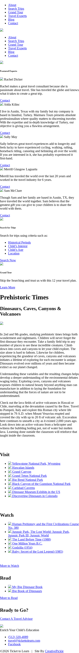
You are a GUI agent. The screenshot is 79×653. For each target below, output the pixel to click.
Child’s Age (15, 249)
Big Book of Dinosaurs (26, 591)
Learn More (7, 287)
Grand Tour (15, 12)
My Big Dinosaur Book (27, 587)
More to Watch (9, 565)
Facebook (14, 644)
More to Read (9, 598)
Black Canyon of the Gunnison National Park (40, 484)
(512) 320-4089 (18, 637)
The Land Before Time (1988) (31, 539)
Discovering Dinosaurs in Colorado (34, 496)
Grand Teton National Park (29, 475)
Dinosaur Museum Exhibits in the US (35, 492)
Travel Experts (17, 16)
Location (13, 253)
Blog (11, 19)
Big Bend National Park (27, 479)
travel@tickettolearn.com (24, 640)
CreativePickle (54, 651)
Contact (13, 23)
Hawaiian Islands (22, 467)
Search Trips (16, 8)
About (12, 5)
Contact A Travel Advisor (16, 618)
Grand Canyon (21, 471)
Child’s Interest (17, 246)
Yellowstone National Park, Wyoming (35, 463)
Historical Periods (19, 242)
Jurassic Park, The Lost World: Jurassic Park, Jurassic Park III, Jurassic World (39, 533)
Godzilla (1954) (21, 547)
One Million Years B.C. (26, 543)
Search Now (8, 260)
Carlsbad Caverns (23, 488)
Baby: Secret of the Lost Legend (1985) (37, 551)
